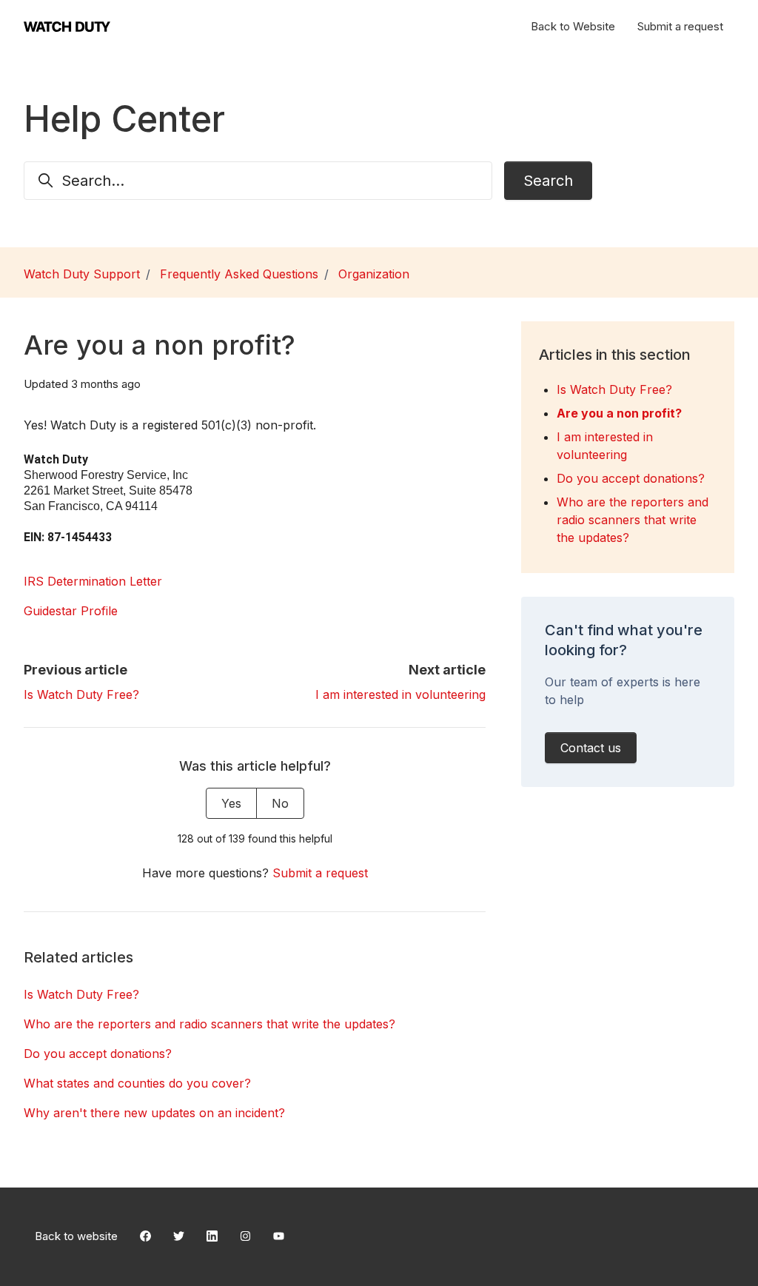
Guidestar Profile (71, 610)
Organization (373, 274)
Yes (231, 803)
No (280, 803)
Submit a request (680, 26)
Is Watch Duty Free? (81, 694)
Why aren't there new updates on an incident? (154, 1112)
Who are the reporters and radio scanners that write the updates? (209, 1024)
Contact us (590, 747)
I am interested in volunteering (400, 694)
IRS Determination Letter (93, 581)
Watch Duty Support (82, 274)
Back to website (76, 1236)
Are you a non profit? (619, 413)
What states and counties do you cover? (137, 1083)
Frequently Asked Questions (239, 274)
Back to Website (573, 26)
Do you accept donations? (98, 1053)
